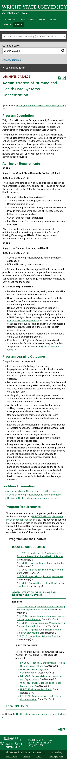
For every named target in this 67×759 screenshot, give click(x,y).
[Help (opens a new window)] (64, 78)
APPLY (18, 24)
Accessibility (56, 752)
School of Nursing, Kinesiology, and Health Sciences (34, 494)
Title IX (39, 757)
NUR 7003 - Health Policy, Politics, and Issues (40, 576)
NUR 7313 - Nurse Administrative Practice (38, 636)
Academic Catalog (14, 12)
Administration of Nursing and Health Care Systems (34, 491)
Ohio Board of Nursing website (23, 320)
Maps (42, 19)
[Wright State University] (12, 743)
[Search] (63, 51)
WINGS (7, 24)
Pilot (53, 19)
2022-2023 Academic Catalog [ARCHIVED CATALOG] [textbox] (30, 36)
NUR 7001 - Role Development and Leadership (40, 563)
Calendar (9, 19)
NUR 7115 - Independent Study (36, 689)
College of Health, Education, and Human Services (33, 498)
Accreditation (11, 757)
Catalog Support (56, 757)
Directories (27, 19)
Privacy (27, 757)
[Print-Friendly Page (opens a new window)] (59, 78)
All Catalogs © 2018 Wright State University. (25, 752)
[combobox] (34, 36)
